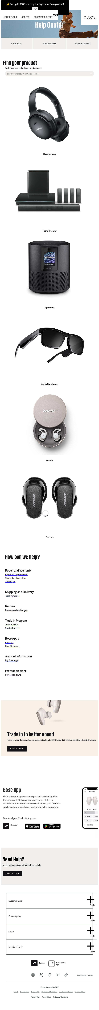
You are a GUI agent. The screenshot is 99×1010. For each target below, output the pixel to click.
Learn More (17, 748)
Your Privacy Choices (66, 992)
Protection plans (13, 674)
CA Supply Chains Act (60, 997)
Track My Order (49, 43)
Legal (16, 992)
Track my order (12, 595)
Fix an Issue (16, 43)
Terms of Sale (35, 997)
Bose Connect (12, 646)
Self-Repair (10, 581)
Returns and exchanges (16, 610)
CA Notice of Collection (49, 992)
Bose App (9, 642)
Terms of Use (46, 997)
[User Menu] (88, 17)
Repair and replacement (16, 574)
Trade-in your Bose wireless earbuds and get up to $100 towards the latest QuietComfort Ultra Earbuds (52, 740)
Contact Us (12, 873)
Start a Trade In (12, 628)
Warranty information (15, 578)
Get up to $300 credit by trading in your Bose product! (37, 4)
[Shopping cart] (95, 17)
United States (81, 975)
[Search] (85, 17)
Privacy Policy (24, 992)
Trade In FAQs (11, 624)
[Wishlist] (91, 17)
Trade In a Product (82, 43)
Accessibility (35, 992)
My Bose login (11, 660)
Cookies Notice (80, 992)
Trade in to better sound (30, 733)
